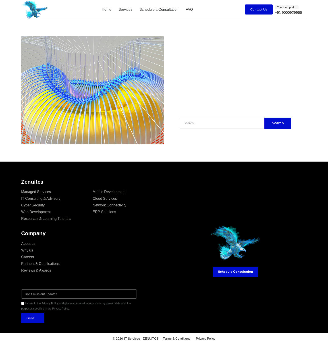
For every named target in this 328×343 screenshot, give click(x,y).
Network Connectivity (109, 205)
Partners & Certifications (40, 264)
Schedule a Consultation (159, 9)
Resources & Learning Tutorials (46, 218)
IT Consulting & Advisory (40, 198)
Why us (27, 250)
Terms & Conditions (176, 338)
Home (106, 9)
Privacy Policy (205, 338)
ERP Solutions (104, 212)
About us (28, 243)
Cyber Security (33, 205)
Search (278, 123)
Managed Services (36, 192)
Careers (27, 257)
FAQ (189, 9)
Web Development (36, 212)
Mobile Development (109, 192)
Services (125, 9)
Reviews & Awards (36, 270)
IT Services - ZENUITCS (141, 338)
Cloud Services (105, 198)
